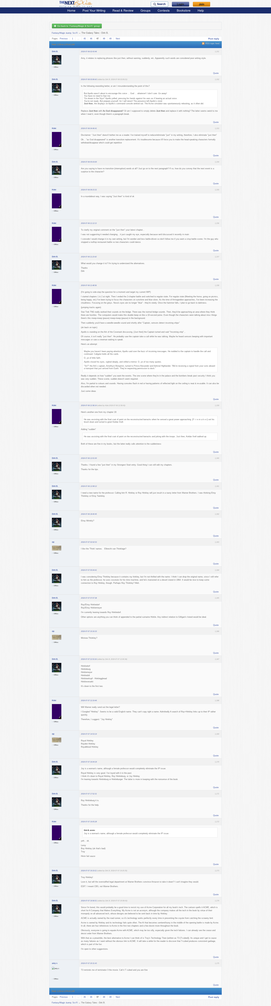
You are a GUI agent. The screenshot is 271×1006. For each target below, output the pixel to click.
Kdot (54, 128)
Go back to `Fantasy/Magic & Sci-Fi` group (78, 26)
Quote (216, 73)
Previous (64, 38)
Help (201, 10)
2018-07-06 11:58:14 (89, 405)
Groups (146, 10)
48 (104, 38)
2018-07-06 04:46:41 (89, 128)
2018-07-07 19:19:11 (89, 871)
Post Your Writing (93, 10)
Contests (164, 10)
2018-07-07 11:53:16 (89, 659)
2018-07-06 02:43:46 (89, 51)
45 (85, 38)
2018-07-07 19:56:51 (89, 901)
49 (110, 38)
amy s (54, 963)
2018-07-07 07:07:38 (89, 598)
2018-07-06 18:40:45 (89, 514)
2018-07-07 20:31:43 (89, 963)
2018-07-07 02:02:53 (89, 542)
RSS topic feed (212, 43)
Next (118, 38)
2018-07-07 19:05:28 (89, 822)
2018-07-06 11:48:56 (89, 285)
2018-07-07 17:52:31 (89, 794)
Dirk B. (55, 51)
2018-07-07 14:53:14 (89, 734)
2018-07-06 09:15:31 (89, 190)
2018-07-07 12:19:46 (89, 700)
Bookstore (184, 10)
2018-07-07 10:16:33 (89, 631)
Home (71, 10)
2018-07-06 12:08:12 (89, 486)
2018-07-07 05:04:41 (89, 570)
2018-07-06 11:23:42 (89, 257)
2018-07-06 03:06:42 (89, 79)
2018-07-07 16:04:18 (89, 762)
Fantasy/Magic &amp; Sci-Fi (65, 33)
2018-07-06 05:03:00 (89, 162)
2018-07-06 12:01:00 (89, 458)
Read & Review (122, 10)
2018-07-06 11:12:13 (89, 223)
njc (53, 542)
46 (91, 38)
